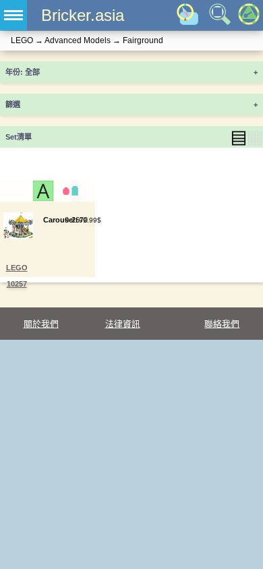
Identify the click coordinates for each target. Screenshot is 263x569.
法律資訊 (122, 324)
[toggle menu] (13, 15)
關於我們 (41, 324)
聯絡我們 (221, 324)
